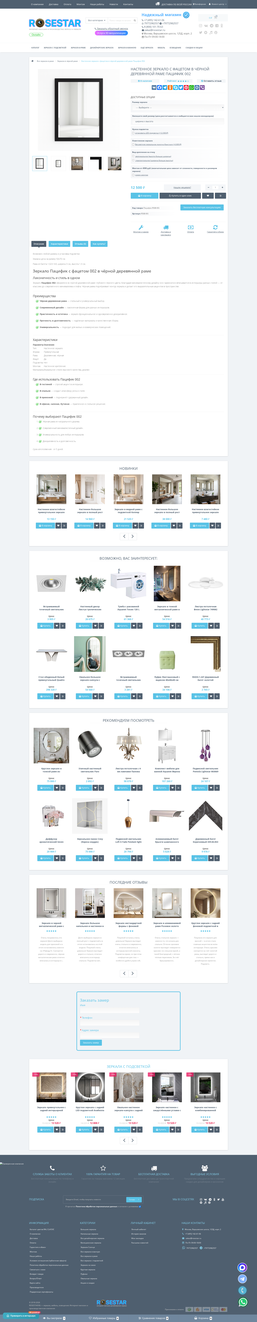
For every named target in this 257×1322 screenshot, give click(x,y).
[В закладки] (58, 526)
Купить (47, 625)
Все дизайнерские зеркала (92, 1238)
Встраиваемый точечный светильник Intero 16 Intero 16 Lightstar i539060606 (128, 679)
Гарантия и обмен (38, 1247)
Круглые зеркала (88, 1269)
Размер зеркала (139, 102)
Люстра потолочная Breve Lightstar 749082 (205, 608)
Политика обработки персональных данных (49, 1265)
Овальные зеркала (89, 1278)
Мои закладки (137, 1238)
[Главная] (32, 61)
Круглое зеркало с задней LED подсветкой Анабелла (90, 1109)
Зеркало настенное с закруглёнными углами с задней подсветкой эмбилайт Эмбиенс (167, 1109)
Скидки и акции (194, 47)
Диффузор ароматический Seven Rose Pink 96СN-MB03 (51, 840)
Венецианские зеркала (91, 1242)
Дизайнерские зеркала (101, 47)
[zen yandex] (205, 33)
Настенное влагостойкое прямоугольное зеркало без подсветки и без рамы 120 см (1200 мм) (205, 511)
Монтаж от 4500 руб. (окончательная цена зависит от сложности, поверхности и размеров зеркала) (174, 169)
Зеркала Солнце (88, 1247)
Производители (37, 1287)
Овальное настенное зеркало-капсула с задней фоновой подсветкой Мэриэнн (128, 1109)
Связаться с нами (37, 1269)
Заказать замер (91, 1042)
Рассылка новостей (139, 1242)
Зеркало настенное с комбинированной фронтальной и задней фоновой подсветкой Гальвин (205, 1109)
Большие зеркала (88, 1229)
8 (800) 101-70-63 (153, 26)
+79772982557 (170, 23)
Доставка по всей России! (177, 4)
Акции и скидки (87, 1283)
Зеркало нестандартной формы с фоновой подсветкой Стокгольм (128, 925)
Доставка (53, 4)
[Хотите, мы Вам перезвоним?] (242, 1290)
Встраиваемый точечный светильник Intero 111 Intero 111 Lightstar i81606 (51, 608)
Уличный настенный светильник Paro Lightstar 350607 (90, 770)
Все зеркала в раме (89, 1256)
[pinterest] (215, 33)
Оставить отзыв (212, 80)
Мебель (161, 47)
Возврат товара (36, 1274)
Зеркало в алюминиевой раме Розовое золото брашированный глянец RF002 (167, 925)
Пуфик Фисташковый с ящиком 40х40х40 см (167, 678)
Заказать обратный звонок (112, 28)
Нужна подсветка (140, 129)
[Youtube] (216, 26)
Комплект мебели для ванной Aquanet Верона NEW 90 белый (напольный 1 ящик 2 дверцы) (167, 770)
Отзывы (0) (80, 243)
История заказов (138, 1234)
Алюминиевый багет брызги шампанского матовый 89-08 (167, 840)
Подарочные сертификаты (41, 1292)
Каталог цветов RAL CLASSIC (42, 1229)
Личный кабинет (138, 1229)
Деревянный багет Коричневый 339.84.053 (205, 840)
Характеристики (59, 243)
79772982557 (151, 23)
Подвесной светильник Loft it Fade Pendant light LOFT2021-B (128, 840)
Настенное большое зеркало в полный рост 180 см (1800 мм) (90, 511)
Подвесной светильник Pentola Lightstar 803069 (205, 770)
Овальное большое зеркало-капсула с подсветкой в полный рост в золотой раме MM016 (90, 679)
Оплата (67, 4)
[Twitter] (200, 33)
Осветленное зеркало (142, 140)
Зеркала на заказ (88, 1265)
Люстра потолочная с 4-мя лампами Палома (128, 770)
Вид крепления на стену (143, 152)
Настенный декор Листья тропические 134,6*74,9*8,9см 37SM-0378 (90, 608)
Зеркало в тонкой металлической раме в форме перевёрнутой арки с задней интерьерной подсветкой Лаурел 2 (167, 608)
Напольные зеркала (89, 1234)
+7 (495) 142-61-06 (154, 20)
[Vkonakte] (206, 26)
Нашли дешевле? (182, 187)
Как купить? (99, 243)
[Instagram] (200, 26)
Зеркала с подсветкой (55, 47)
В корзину (46, 525)
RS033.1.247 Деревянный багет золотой (205, 678)
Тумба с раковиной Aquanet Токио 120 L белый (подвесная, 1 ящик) (128, 608)
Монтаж (81, 4)
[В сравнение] (64, 526)
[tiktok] (210, 33)
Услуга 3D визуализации (111, 33)
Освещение (175, 47)
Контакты (128, 4)
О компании (37, 4)
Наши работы (97, 4)
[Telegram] (211, 26)
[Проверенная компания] (12, 1163)
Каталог (35, 47)
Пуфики (84, 1274)
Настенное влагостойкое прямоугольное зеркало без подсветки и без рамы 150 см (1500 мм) (51, 511)
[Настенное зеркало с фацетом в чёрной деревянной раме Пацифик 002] (39, 163)
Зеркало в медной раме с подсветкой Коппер (128, 511)
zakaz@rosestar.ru (154, 30)
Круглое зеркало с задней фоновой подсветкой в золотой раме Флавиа (205, 925)
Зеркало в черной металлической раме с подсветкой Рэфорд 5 (51, 925)
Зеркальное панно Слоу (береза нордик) (90, 840)
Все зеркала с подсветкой (92, 1260)
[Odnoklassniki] (221, 26)
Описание (39, 243)
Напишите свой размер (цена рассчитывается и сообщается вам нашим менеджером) (173, 116)
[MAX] (242, 1267)
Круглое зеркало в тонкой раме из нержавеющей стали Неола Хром (51, 770)
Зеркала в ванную (127, 47)
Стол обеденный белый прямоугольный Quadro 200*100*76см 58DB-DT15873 (51, 679)
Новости (113, 4)
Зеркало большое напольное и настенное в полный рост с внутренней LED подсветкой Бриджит (90, 925)
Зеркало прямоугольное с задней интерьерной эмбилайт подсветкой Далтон (51, 1109)
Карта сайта (35, 1283)
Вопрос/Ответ (36, 1278)
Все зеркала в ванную (90, 1251)
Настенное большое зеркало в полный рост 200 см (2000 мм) (167, 511)
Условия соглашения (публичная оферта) (48, 1260)
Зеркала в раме (78, 47)
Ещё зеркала (147, 47)
